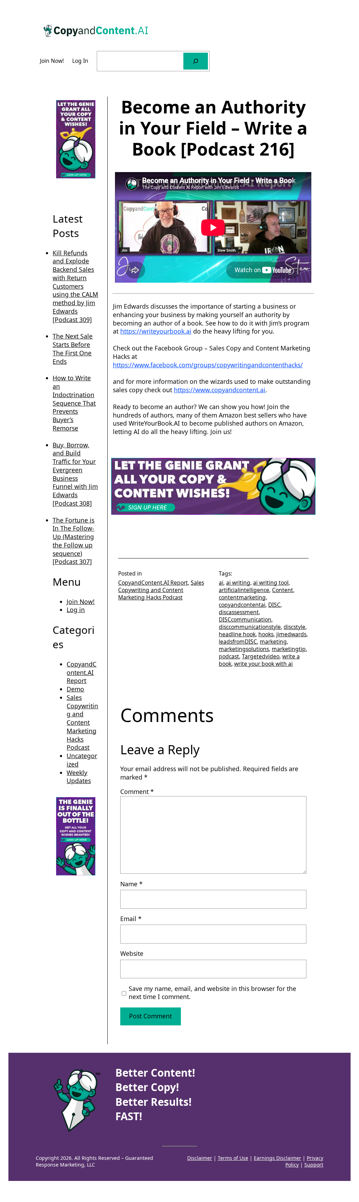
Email (131, 919)
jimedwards (291, 634)
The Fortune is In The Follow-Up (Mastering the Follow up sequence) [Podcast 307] (73, 541)
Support (313, 1164)
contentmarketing (242, 597)
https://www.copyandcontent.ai (219, 390)
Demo (75, 689)
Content (282, 590)
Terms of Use (233, 1158)
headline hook (237, 634)
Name (131, 884)
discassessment (239, 612)
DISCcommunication (245, 619)
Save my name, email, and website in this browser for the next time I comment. (212, 993)
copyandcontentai (242, 605)
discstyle (294, 627)
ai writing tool (271, 582)
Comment (137, 791)
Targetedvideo (260, 656)
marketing (273, 641)
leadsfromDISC (238, 641)
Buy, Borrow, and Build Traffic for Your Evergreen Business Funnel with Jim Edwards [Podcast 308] (75, 474)
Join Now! (81, 601)
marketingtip (289, 649)
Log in (76, 609)
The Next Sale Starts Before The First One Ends (73, 348)
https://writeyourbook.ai (155, 331)
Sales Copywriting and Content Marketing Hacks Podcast (82, 722)
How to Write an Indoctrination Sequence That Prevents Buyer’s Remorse (74, 403)
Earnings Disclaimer (277, 1158)
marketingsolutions (244, 649)
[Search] (195, 61)
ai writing (238, 582)
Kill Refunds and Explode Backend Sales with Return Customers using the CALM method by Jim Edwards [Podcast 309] (75, 286)
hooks (265, 634)
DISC (274, 605)
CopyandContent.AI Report (81, 672)
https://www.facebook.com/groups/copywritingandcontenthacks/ (208, 365)
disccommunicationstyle (250, 627)
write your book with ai (263, 664)
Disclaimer (199, 1158)
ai (221, 582)
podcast (229, 656)
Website (131, 954)
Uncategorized (82, 759)
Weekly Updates (79, 776)
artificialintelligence (244, 590)
